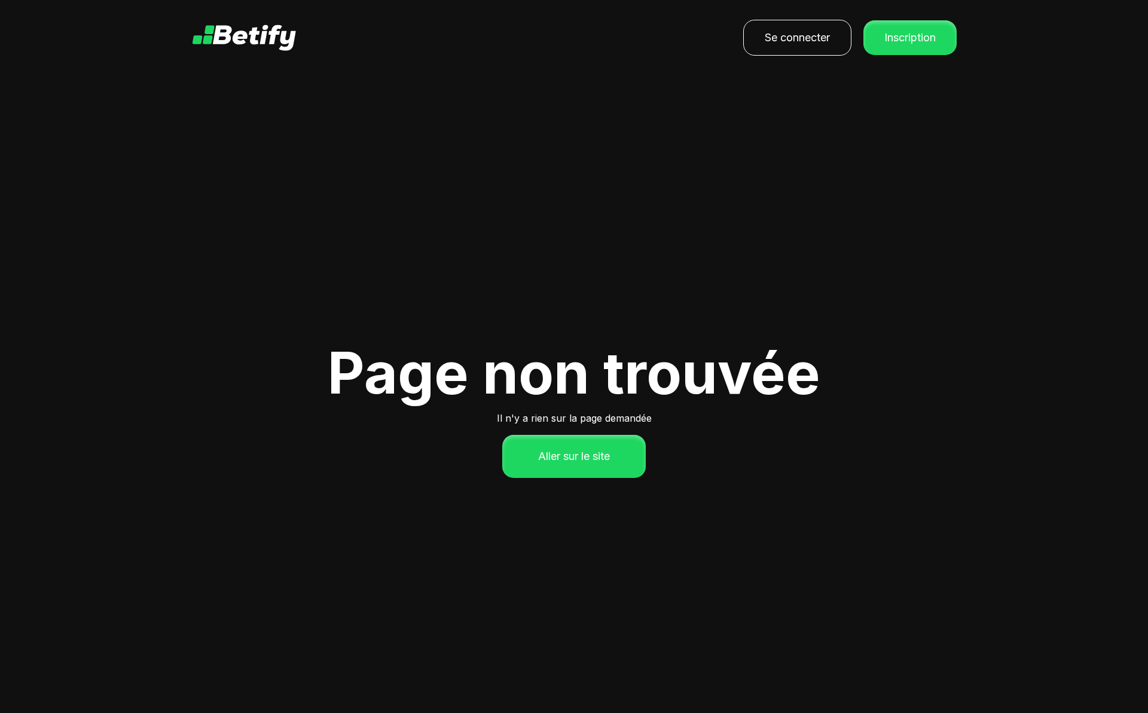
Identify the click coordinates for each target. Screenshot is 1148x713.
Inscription (910, 37)
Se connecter (797, 37)
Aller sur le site (574, 456)
